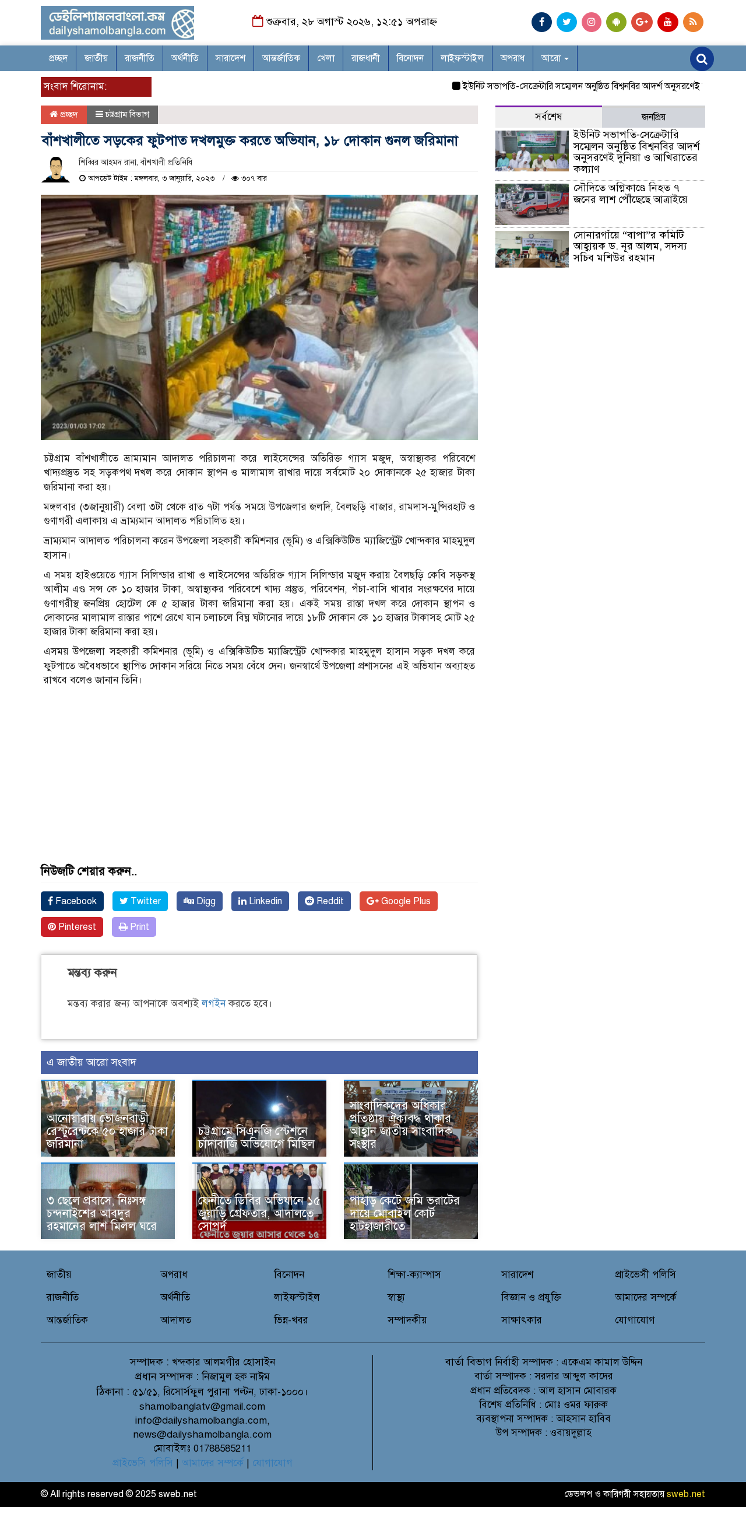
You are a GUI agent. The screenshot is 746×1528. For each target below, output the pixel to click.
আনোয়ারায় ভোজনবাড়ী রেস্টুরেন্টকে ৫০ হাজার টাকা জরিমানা (107, 1131)
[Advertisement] (259, 783)
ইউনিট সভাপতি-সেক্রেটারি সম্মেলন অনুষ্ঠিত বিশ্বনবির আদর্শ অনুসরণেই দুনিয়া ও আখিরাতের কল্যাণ (636, 151)
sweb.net (686, 1494)
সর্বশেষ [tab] (548, 117)
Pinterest (76, 927)
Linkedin (264, 901)
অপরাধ (513, 58)
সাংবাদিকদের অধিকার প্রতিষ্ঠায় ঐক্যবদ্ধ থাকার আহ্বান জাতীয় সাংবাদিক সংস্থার (401, 1124)
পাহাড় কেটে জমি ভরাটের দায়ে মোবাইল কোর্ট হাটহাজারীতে (405, 1213)
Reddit (329, 901)
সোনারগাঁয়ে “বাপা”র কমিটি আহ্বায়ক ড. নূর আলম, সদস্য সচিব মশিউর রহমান (630, 247)
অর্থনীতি (185, 58)
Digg (205, 901)
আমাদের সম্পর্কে (646, 1297)
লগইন (214, 1003)
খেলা (326, 58)
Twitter (144, 901)
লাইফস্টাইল (462, 58)
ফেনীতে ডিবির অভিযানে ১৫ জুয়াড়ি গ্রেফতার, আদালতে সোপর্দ (259, 1213)
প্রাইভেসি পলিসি (142, 1463)
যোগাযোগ (635, 1320)
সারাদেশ (230, 58)
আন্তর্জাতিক (281, 58)
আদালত (175, 1320)
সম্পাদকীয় (407, 1320)
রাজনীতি (139, 58)
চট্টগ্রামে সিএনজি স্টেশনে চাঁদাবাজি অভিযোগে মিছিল (256, 1137)
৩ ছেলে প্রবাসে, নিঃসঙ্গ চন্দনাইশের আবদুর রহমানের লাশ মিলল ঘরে (102, 1213)
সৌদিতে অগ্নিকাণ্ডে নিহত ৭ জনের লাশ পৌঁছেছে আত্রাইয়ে (630, 193)
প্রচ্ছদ (58, 58)
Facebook (75, 901)
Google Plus (405, 901)
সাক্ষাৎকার (521, 1320)
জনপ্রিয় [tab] (654, 117)
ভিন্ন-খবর (291, 1320)
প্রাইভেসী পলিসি (645, 1275)
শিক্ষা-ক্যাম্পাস (414, 1275)
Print (138, 927)
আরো (552, 58)
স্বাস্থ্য (396, 1297)
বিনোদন (410, 58)
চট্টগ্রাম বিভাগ (127, 114)
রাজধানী (365, 58)
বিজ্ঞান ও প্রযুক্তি (531, 1297)
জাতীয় (96, 58)
